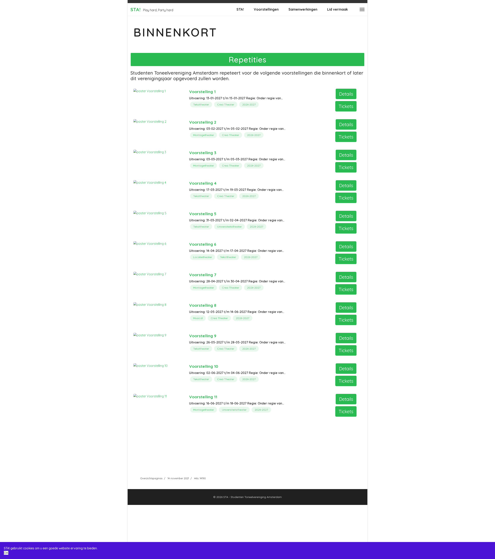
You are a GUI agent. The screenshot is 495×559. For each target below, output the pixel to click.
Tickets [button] (346, 106)
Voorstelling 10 (203, 366)
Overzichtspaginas (151, 478)
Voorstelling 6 (202, 244)
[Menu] (362, 9)
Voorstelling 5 (202, 213)
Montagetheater (203, 135)
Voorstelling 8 (202, 305)
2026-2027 (249, 104)
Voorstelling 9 (202, 335)
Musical (198, 318)
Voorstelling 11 (203, 396)
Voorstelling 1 (202, 91)
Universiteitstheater (229, 226)
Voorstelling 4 (203, 183)
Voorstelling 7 (202, 274)
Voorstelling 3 (202, 152)
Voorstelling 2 (202, 122)
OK (6, 553)
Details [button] (346, 94)
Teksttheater (201, 104)
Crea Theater (225, 104)
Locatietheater (202, 257)
